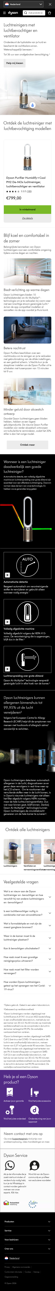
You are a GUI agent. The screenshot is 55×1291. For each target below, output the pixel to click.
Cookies (28, 1272)
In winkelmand (27, 209)
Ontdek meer (27, 444)
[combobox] (24, 4)
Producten (9, 1221)
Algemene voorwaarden (21, 1267)
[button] (27, 897)
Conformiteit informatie (13, 1272)
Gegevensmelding (11, 1277)
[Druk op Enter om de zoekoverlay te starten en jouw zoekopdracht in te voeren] (34, 12)
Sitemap (36, 1272)
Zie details (27, 218)
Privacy (7, 1267)
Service (8, 1230)
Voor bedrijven (11, 1239)
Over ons (9, 1248)
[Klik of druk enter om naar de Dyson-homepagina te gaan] (13, 14)
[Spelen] (7, 575)
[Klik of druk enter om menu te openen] (4, 13)
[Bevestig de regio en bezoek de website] (50, 4)
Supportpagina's (20, 1139)
